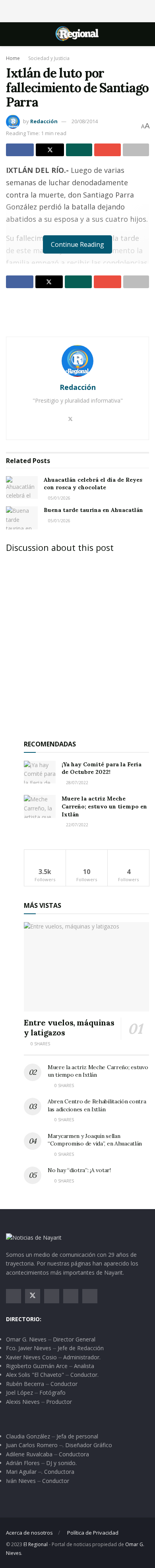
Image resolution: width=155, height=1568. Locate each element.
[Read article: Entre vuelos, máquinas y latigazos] (86, 967)
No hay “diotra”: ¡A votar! (79, 1170)
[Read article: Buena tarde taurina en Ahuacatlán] (22, 517)
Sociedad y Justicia (49, 58)
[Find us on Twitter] (32, 1296)
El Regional (35, 1544)
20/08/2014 (85, 121)
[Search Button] (145, 34)
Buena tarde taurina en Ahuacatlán (93, 510)
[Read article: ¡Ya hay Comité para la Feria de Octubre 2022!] (40, 772)
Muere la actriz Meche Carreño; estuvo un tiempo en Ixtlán (104, 806)
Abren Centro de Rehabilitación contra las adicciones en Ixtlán (97, 1105)
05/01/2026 (58, 498)
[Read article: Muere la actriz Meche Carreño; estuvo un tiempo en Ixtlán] (40, 806)
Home (13, 58)
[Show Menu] (9, 34)
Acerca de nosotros (29, 1532)
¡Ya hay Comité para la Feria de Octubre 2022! (101, 768)
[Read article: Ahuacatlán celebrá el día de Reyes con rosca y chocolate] (22, 487)
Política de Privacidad (92, 1532)
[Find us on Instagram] (51, 1296)
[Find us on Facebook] (13, 1296)
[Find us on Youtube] (70, 1296)
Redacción (44, 121)
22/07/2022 (76, 825)
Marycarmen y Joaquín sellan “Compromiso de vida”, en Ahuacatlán (95, 1139)
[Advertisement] (77, 10)
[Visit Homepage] (77, 34)
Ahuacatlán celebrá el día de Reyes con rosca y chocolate (93, 483)
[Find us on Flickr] (89, 1296)
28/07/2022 (76, 782)
